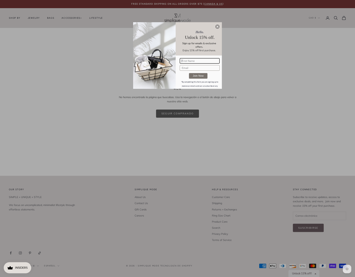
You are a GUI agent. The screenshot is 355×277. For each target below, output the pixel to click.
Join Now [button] (198, 75)
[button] (217, 26)
